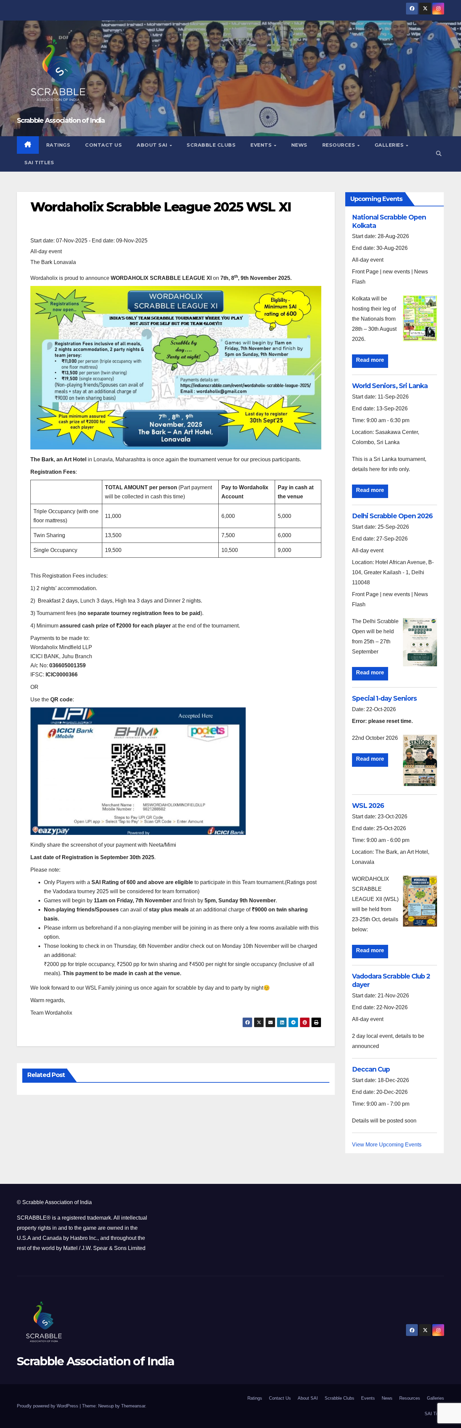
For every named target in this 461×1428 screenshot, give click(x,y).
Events (261, 145)
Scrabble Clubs (211, 145)
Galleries (390, 145)
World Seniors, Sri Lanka (390, 386)
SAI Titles (39, 162)
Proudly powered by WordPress (48, 1405)
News (299, 145)
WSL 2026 (368, 806)
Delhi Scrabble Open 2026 (392, 516)
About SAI (153, 145)
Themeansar (133, 1405)
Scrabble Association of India (61, 120)
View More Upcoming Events (387, 1144)
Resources (339, 145)
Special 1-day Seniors (384, 698)
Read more (370, 360)
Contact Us (103, 145)
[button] (438, 153)
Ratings (58, 145)
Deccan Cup (371, 1069)
